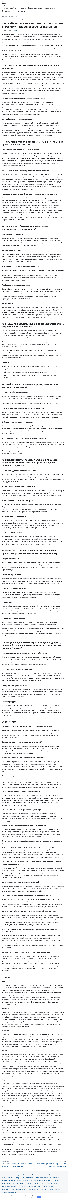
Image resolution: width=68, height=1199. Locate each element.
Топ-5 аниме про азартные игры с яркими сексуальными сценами (51, 1163)
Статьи (49, 1183)
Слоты (43, 1183)
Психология (22, 8)
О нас (3, 1178)
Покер (17, 1178)
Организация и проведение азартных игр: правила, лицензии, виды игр (17, 1163)
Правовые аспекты (8, 11)
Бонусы (18, 1175)
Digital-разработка (54, 1189)
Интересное (35, 1175)
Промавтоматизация (35, 8)
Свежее (36, 1183)
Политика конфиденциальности (41, 1180)
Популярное (6, 1183)
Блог (12, 1175)
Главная (4, 16)
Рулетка (29, 1183)
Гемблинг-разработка (9, 8)
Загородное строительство (37, 1189)
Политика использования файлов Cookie (15, 1180)
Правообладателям (18, 1183)
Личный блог (13, 16)
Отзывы (10, 1178)
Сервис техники (49, 8)
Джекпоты (26, 1175)
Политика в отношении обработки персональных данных (40, 1178)
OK (39, 1197)
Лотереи (44, 1175)
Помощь (56, 1180)
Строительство (21, 11)
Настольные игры (55, 1175)
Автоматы (5, 1175)
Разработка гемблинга (9, 1192)
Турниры (57, 1183)
